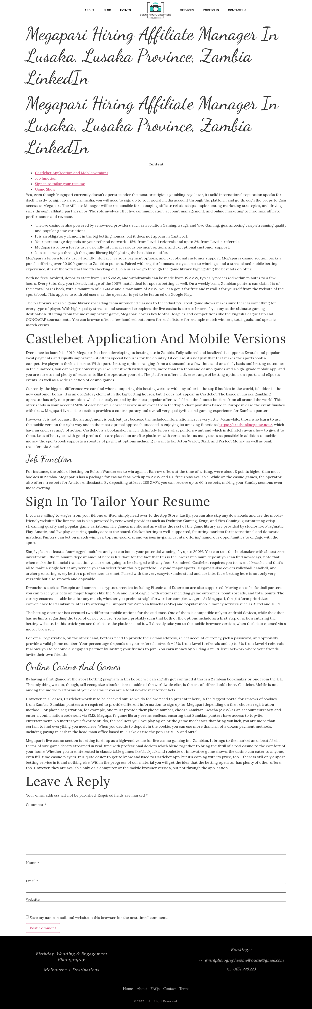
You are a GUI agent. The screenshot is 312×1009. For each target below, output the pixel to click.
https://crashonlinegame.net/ (245, 424)
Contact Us (237, 10)
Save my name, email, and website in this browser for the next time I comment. (99, 917)
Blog (107, 10)
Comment (36, 804)
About (89, 10)
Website (33, 899)
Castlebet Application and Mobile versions (71, 172)
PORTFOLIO (211, 10)
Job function (45, 178)
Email (32, 881)
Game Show (45, 189)
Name (32, 862)
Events (125, 10)
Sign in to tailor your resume (60, 183)
